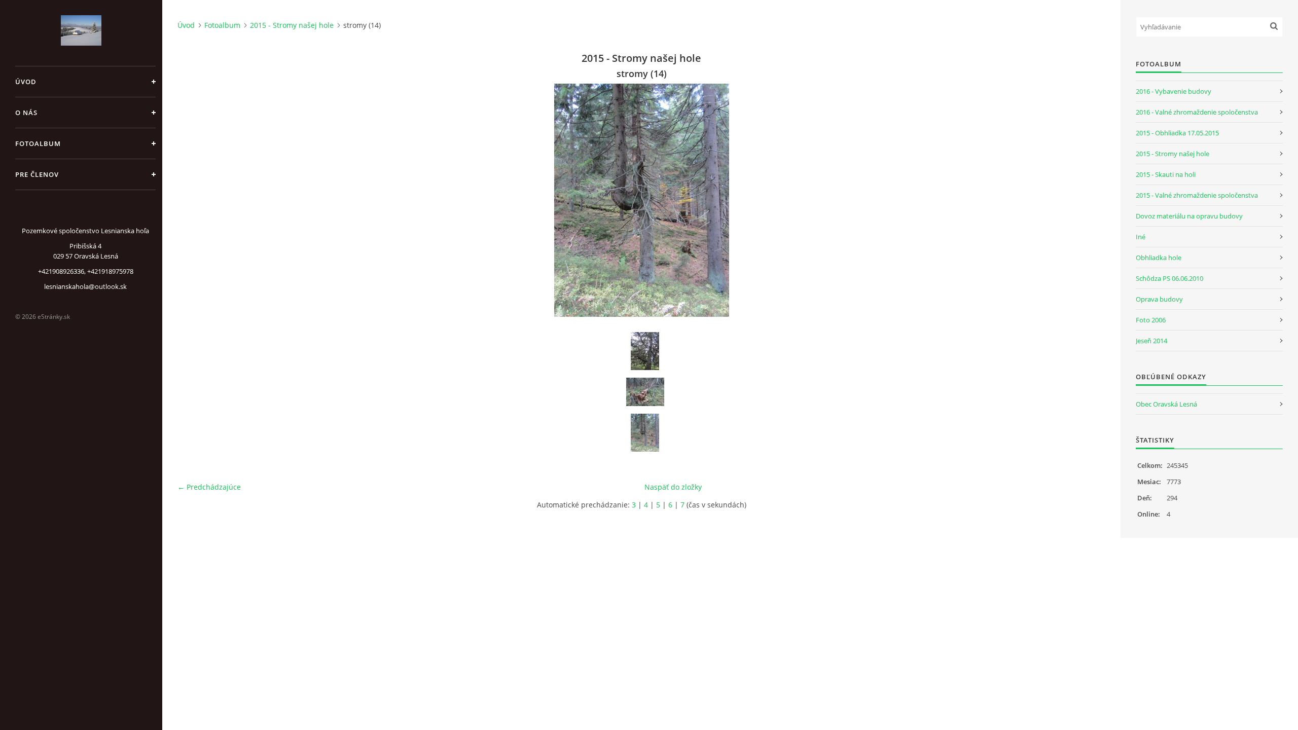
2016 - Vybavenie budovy (1173, 91)
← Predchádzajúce (209, 487)
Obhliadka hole (1158, 257)
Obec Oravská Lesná (1166, 404)
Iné (1140, 236)
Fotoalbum (38, 143)
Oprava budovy (1159, 299)
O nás (26, 112)
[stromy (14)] (645, 433)
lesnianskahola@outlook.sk (85, 286)
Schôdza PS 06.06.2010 (1169, 278)
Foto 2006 (1151, 319)
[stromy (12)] (645, 351)
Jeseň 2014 (1151, 340)
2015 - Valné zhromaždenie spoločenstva (1197, 195)
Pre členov (37, 174)
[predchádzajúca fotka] (194, 200)
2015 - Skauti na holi (1166, 174)
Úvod (26, 81)
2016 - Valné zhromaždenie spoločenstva (1197, 112)
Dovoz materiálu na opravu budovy (1189, 216)
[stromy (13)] (645, 392)
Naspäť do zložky (673, 487)
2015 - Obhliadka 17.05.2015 (1177, 132)
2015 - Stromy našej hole (292, 25)
